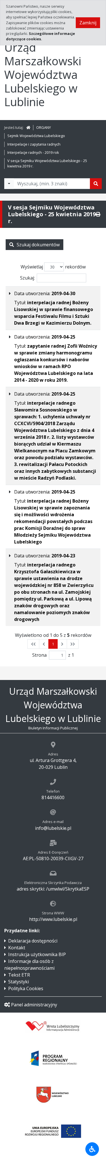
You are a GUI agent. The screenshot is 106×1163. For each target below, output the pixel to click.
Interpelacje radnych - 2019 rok (33, 152)
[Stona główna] (28, 127)
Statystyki (18, 982)
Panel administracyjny (34, 1005)
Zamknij (87, 23)
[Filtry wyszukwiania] (9, 183)
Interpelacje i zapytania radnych (33, 144)
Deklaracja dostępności (32, 941)
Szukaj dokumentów (38, 245)
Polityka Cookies (25, 988)
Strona (39, 655)
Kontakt (16, 947)
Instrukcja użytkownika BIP (37, 954)
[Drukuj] (98, 214)
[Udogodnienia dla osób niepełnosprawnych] (92, 1149)
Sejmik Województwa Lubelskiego (36, 135)
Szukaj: (27, 278)
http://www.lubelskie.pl (53, 919)
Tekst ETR (19, 975)
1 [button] (53, 643)
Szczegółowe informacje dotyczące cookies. (40, 36)
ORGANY (43, 127)
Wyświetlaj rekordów (53, 267)
